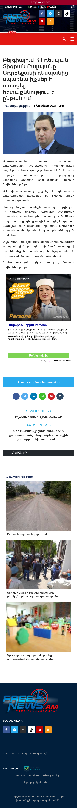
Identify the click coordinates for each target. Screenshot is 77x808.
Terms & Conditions (27, 775)
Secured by (11, 768)
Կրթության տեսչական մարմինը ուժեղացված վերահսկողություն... (30, 657)
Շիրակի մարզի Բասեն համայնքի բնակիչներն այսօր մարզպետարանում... (35, 594)
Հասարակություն (17, 106)
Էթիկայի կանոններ (37, 782)
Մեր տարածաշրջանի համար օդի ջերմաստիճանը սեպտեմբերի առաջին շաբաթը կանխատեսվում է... (38, 435)
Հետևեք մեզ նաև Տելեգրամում (38, 382)
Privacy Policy (51, 775)
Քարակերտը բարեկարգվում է (28, 534)
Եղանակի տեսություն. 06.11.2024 (39, 417)
